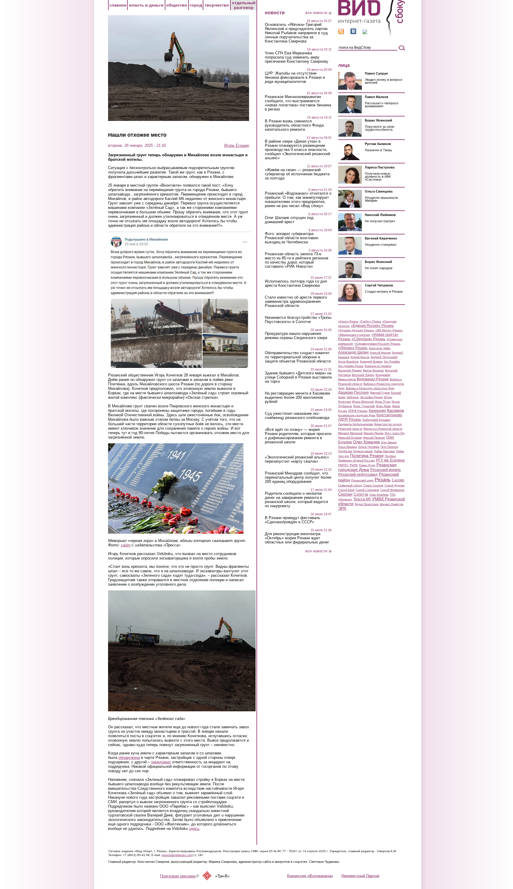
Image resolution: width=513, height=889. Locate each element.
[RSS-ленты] (341, 33)
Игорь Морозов (363, 401)
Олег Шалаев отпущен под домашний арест (289, 220)
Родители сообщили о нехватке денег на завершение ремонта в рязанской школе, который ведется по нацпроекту (296, 499)
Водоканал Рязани (373, 379)
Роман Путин (367, 465)
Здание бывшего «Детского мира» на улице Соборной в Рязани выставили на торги (298, 377)
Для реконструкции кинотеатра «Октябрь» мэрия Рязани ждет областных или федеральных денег (297, 538)
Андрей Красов (359, 357)
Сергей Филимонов (392, 489)
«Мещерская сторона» (354, 334)
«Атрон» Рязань (348, 321)
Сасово (398, 480)
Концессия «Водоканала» (310, 875)
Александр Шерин (353, 352)
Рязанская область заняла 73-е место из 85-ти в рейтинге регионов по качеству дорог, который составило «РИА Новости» (296, 260)
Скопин (345, 494)
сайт (127, 545)
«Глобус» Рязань (370, 321)
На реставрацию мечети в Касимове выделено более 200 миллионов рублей (297, 397)
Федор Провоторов (367, 504)
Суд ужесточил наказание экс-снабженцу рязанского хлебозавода (297, 416)
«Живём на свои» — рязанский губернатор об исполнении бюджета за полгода (297, 174)
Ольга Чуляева (368, 446)
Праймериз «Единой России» (356, 460)
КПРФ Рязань (358, 410)
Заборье (353, 397)
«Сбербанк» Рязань (368, 339)
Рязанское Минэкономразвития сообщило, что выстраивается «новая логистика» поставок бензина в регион (298, 103)
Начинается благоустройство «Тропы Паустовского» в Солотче (298, 320)
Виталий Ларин (363, 374)
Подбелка (345, 451)
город (196, 5)
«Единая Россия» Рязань (372, 326)
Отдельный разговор (244, 5)
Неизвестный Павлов (360, 875)
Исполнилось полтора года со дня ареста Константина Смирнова (296, 283)
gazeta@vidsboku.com (179, 855)
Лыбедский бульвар (376, 419)
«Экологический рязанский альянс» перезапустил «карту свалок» (297, 459)
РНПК (354, 465)
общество (176, 5)
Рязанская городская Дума (367, 467)
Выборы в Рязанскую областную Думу (370, 388)
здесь (194, 828)
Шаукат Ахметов (391, 504)
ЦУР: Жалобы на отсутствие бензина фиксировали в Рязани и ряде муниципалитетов (295, 77)
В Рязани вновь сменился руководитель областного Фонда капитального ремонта (294, 125)
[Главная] (371, 35)
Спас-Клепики (379, 494)
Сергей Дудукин (394, 485)
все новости (316, 12)
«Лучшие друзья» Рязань (356, 330)
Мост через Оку (395, 433)
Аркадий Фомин (371, 361)
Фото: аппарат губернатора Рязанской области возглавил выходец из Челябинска (292, 238)
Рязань (383, 480)
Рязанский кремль (385, 470)
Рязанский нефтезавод (358, 474)
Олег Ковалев (366, 441)
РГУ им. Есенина (390, 460)
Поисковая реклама (179, 876)
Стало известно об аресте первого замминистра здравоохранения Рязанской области (296, 301)
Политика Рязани (367, 455)
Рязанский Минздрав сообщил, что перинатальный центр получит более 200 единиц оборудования (298, 477)
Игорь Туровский (364, 406)
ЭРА (342, 508)
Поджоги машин (363, 451)
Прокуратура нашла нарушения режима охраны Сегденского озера (296, 336)
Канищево (377, 411)
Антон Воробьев (348, 361)
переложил (161, 762)
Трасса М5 (362, 499)
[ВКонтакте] (353, 33)
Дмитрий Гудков (380, 392)
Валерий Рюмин (350, 370)
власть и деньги (146, 5)
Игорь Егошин (236, 145)
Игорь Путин (382, 401)
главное (118, 5)
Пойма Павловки (384, 451)
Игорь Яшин (383, 406)
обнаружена (129, 757)
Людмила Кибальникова (355, 424)
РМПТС (343, 465)
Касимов (395, 410)
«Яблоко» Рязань (353, 348)
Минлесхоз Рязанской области (382, 428)
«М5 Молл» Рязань (389, 330)
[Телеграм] (364, 33)
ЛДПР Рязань (349, 419)
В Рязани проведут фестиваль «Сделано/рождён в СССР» (292, 520)
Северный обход (350, 485)
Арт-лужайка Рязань (351, 366)
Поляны (390, 456)
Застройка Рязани (371, 397)
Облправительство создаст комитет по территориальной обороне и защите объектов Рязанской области (298, 357)
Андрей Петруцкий (384, 357)
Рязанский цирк (362, 480)
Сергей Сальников (367, 489)
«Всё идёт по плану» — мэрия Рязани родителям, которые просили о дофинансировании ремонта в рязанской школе (298, 436)
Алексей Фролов (380, 352)
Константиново (389, 415)
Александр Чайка (379, 348)
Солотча (361, 494)
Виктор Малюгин (373, 370)
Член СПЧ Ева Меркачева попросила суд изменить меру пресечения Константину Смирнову (296, 57)
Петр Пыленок (389, 446)
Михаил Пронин (374, 433)
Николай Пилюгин (374, 437)
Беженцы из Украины (378, 366)
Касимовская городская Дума (356, 415)
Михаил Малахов (350, 433)
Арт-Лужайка (392, 361)
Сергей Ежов (346, 489)
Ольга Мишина (347, 446)
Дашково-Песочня (353, 392)
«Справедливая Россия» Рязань (377, 343)
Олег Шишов (389, 442)
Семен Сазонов (373, 485)
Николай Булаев (350, 437)
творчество (217, 5)
